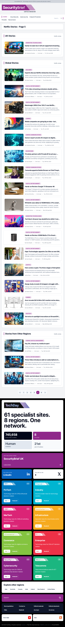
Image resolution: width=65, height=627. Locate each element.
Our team (36, 610)
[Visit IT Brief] (44, 534)
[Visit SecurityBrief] (13, 559)
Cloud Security (14, 17)
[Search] (61, 18)
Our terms (51, 610)
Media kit (14, 500)
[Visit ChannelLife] (44, 484)
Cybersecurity (24, 17)
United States (51, 589)
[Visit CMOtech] (13, 509)
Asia (6, 589)
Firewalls (4, 20)
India (26, 589)
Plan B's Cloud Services (33, 624)
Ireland (33, 589)
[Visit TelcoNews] (44, 559)
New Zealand (41, 589)
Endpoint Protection (35, 17)
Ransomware (12, 20)
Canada (20, 589)
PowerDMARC (55, 624)
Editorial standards (54, 606)
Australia (12, 589)
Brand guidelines (8, 606)
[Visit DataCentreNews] (44, 509)
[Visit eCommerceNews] (13, 534)
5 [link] (37, 392)
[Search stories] (60, 597)
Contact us (22, 606)
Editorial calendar (39, 606)
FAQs (5, 610)
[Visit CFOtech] (13, 484)
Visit (6, 500)
